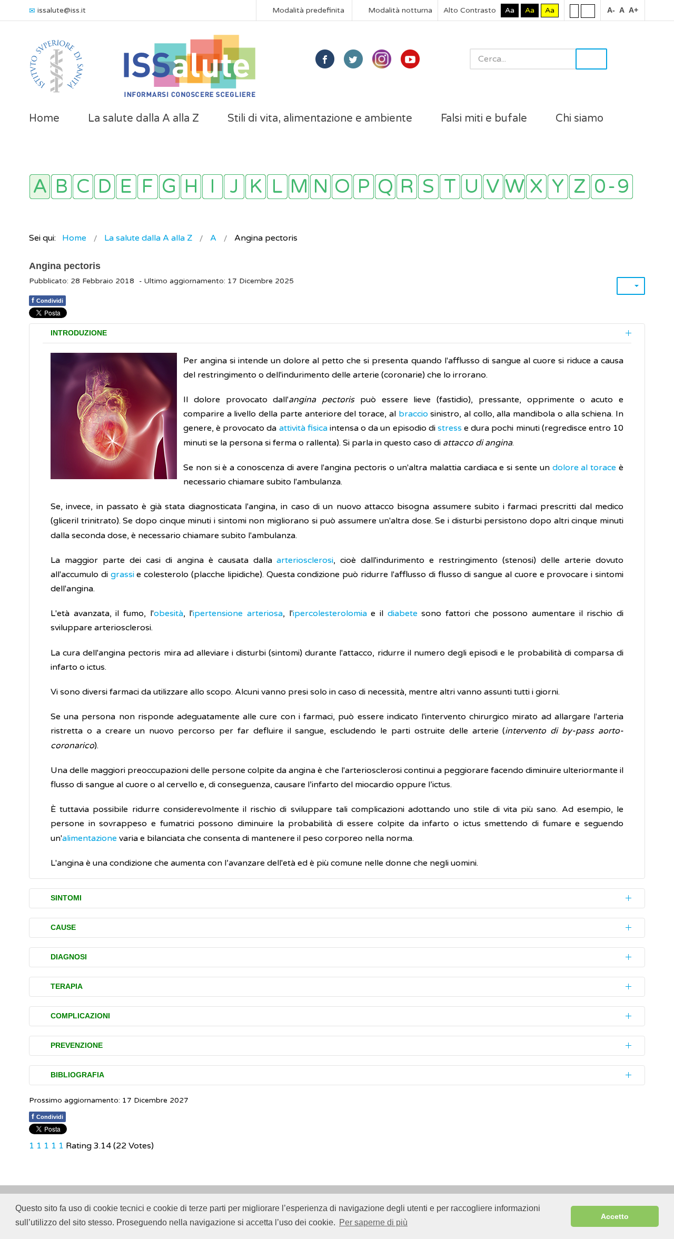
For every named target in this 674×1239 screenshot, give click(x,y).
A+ (633, 10)
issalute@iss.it (61, 10)
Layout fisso (574, 10)
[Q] (385, 187)
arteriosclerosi (304, 560)
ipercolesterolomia (330, 613)
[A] (40, 187)
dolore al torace (584, 467)
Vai (591, 59)
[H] (191, 187)
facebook (324, 59)
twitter (353, 59)
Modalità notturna (399, 10)
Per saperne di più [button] (373, 1222)
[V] (493, 187)
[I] (212, 187)
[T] (450, 187)
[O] (342, 187)
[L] (277, 187)
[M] (299, 187)
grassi (121, 574)
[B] (61, 187)
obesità (168, 613)
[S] (428, 187)
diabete (403, 613)
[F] (147, 187)
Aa (509, 10)
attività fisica (303, 428)
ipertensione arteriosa (238, 613)
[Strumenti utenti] (631, 286)
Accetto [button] (615, 1216)
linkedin (381, 59)
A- (611, 10)
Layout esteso (588, 10)
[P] (363, 187)
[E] (126, 187)
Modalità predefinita (307, 10)
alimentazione (89, 838)
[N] (320, 187)
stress (450, 428)
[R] (407, 187)
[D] (104, 187)
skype (410, 59)
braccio (413, 414)
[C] (83, 187)
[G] (169, 187)
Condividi (47, 300)
